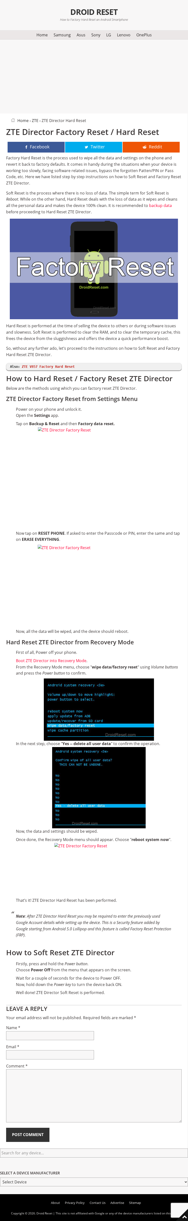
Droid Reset (94, 12)
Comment (17, 1066)
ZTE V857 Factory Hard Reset (48, 367)
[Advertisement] (94, 75)
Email (12, 1046)
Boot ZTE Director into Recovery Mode (51, 660)
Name (13, 1027)
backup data (160, 205)
